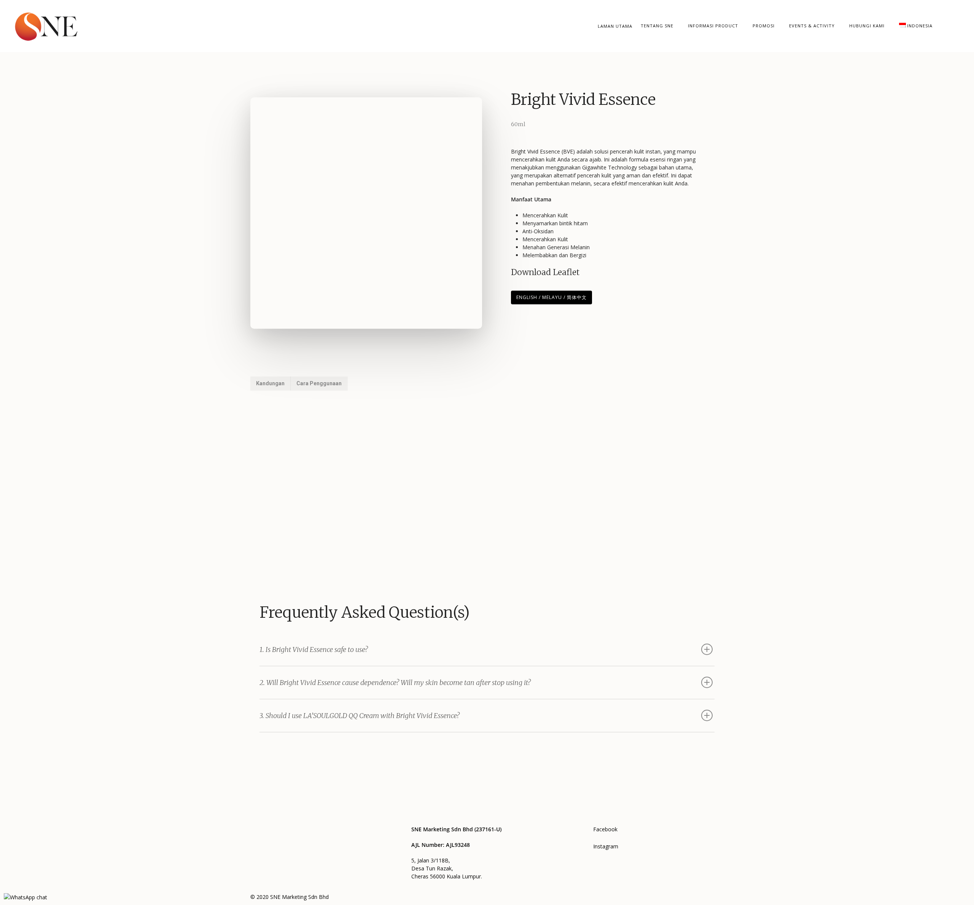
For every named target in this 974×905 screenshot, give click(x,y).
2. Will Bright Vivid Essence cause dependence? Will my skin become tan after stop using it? (395, 682)
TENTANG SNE (657, 25)
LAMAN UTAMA (615, 26)
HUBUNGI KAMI (867, 25)
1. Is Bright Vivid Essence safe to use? (313, 649)
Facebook (605, 829)
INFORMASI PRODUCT (713, 25)
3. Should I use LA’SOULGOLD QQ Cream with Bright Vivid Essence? (359, 715)
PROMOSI (764, 25)
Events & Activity (812, 25)
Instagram (605, 846)
